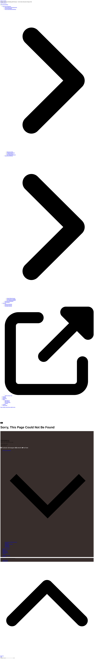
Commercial (7, 546)
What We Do (5, 550)
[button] (7, 407)
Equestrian (7, 545)
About (4, 549)
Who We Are (5, 551)
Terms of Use (5, 561)
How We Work (5, 552)
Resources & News (6, 555)
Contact (4, 556)
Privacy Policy (5, 560)
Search (1, 657)
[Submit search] (14, 658)
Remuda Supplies (6, 548)
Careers (4, 553)
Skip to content (3, 0)
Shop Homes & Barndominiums (11, 542)
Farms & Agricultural (9, 544)
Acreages (6, 543)
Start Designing (3, 2)
